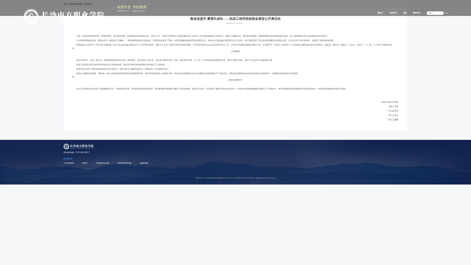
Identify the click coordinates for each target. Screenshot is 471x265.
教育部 (84, 163)
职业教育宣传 (405, 20)
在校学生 (393, 13)
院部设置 (381, 20)
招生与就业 (442, 20)
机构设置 (369, 20)
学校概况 (358, 20)
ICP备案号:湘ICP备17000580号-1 (244, 178)
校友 (405, 13)
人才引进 (430, 20)
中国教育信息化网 (102, 163)
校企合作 (419, 20)
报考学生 (417, 13)
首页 (349, 20)
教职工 (381, 13)
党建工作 (392, 20)
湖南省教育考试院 (124, 163)
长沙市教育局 (69, 163)
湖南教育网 (144, 163)
